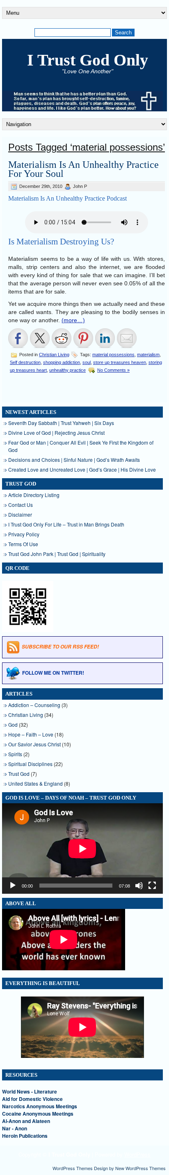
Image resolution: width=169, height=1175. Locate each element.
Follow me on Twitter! (53, 672)
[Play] (13, 885)
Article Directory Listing (33, 494)
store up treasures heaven (119, 362)
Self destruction (25, 362)
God (13, 724)
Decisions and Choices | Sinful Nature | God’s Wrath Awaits (74, 459)
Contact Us (20, 504)
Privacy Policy (23, 534)
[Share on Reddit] (61, 338)
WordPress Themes (73, 1168)
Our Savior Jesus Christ (34, 744)
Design (101, 1168)
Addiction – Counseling (34, 704)
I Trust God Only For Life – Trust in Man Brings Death (66, 524)
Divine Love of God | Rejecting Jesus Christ (56, 432)
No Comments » (113, 370)
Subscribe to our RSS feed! (60, 647)
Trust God (19, 773)
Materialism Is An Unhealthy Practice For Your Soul (83, 169)
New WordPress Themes (140, 1168)
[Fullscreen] (152, 885)
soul (86, 362)
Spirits (15, 753)
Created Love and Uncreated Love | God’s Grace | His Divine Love (82, 469)
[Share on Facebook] (18, 338)
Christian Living (54, 354)
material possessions (113, 354)
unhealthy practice (67, 370)
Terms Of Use (23, 543)
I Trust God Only (87, 60)
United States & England (35, 783)
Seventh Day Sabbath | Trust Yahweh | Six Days (61, 422)
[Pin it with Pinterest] (83, 338)
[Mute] (139, 885)
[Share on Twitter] (40, 338)
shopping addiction (61, 362)
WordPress (137, 1154)
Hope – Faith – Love (30, 734)
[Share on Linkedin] (105, 338)
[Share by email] (127, 338)
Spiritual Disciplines (30, 763)
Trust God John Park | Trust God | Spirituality (56, 553)
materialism (148, 354)
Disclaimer (20, 514)
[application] (82, 848)
